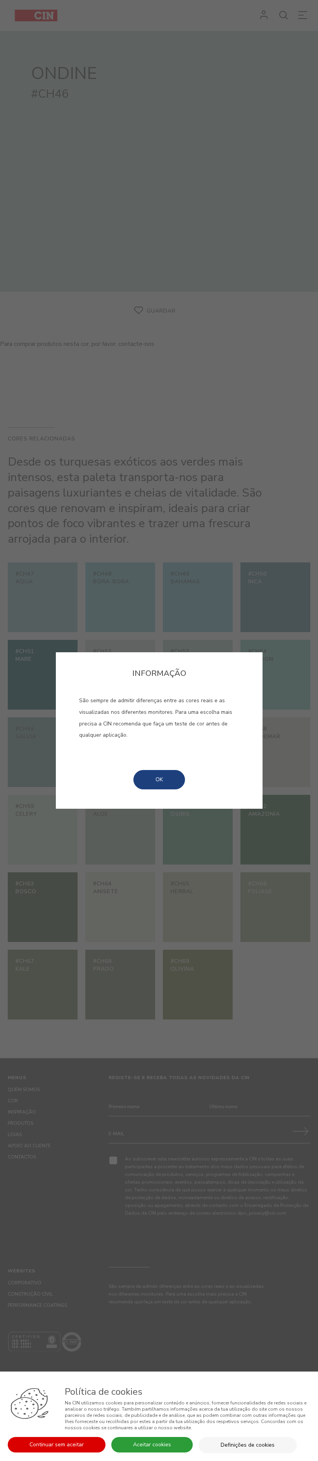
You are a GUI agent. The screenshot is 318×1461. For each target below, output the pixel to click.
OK (159, 779)
